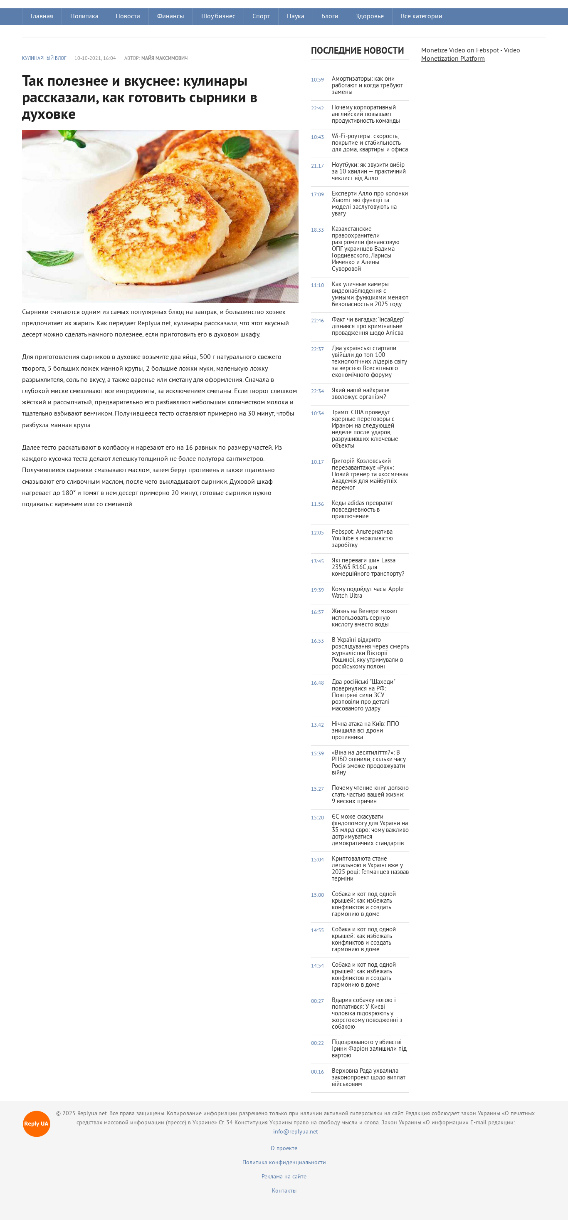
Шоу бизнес (218, 16)
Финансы (170, 16)
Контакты (284, 1191)
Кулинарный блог (44, 59)
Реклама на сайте (284, 1176)
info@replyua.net (295, 1132)
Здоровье (370, 16)
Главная (42, 16)
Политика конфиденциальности (284, 1162)
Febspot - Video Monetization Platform (470, 55)
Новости (128, 16)
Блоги (329, 16)
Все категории (421, 16)
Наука (295, 16)
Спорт (261, 16)
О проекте (284, 1148)
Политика (84, 16)
